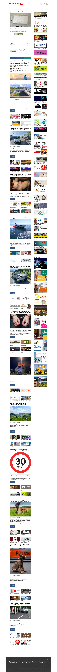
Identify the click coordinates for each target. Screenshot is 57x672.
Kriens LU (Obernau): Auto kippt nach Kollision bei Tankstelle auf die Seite (20, 604)
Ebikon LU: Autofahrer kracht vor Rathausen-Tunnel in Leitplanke (20, 267)
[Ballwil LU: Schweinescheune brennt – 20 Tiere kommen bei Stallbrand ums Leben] (20, 184)
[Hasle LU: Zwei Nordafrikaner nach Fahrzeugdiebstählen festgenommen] (20, 413)
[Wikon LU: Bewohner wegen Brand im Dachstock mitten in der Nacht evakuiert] (20, 366)
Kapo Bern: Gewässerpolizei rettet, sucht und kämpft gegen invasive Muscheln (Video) (20, 218)
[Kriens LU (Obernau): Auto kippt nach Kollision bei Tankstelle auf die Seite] (20, 612)
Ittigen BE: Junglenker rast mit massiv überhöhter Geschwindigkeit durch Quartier (20, 450)
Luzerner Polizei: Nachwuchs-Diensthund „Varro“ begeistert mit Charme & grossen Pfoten (19, 545)
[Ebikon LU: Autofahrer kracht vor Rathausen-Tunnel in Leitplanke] (20, 276)
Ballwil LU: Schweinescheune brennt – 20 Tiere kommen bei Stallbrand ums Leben (20, 175)
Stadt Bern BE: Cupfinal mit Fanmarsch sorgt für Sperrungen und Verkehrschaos (20, 82)
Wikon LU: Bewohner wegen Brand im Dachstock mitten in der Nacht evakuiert (19, 355)
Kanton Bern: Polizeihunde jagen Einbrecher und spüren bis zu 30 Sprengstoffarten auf (20, 501)
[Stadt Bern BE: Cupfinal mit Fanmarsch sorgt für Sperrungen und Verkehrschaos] (20, 91)
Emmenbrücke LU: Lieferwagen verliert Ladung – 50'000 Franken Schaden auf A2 (20, 129)
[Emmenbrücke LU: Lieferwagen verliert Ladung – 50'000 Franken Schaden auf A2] (20, 138)
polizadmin (14, 28)
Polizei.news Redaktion (17, 99)
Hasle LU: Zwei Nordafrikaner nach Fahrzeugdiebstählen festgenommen (18, 404)
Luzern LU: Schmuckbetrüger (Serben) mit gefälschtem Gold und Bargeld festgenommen (20, 312)
